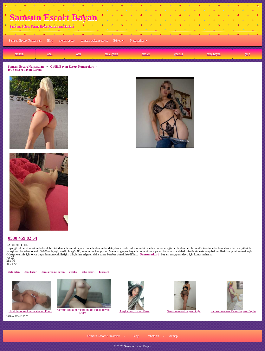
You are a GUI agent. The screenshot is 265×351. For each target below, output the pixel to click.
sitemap (173, 336)
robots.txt (153, 336)
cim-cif (146, 54)
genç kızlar (30, 272)
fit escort (104, 272)
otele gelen (111, 54)
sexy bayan (214, 54)
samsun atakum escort (94, 40)
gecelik (178, 54)
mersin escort (67, 40)
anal (49, 54)
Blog (50, 40)
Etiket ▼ (118, 40)
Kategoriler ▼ (139, 40)
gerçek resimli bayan (53, 272)
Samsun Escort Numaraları (25, 40)
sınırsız (19, 54)
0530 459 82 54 (22, 238)
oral (78, 54)
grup (247, 54)
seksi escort (88, 272)
